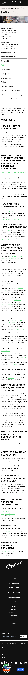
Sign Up (23, 636)
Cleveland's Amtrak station (8, 532)
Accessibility (5, 61)
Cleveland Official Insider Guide (11, 91)
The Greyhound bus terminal (8, 551)
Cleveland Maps (6, 78)
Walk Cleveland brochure (8, 467)
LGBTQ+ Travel (6, 74)
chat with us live (10, 513)
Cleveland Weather (7, 87)
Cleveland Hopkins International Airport (12, 172)
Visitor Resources (7, 28)
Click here (7, 230)
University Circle (6, 393)
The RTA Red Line (5, 193)
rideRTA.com (17, 299)
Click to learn (14, 364)
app (15, 349)
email (2, 513)
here (2, 447)
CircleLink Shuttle (6, 304)
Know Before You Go (8, 53)
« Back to (10, 8)
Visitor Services (6, 42)
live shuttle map (5, 350)
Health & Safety (6, 70)
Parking (3, 82)
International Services (8, 57)
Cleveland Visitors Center (10, 512)
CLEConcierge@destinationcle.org (10, 150)
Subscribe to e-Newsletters (10, 99)
